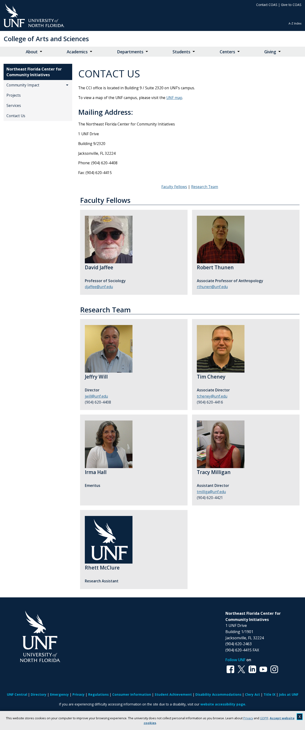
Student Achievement (173, 694)
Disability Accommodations (218, 694)
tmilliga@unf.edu (211, 491)
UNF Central (17, 694)
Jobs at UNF (288, 694)
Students (181, 52)
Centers (227, 52)
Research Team (204, 186)
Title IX (269, 694)
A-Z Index (295, 23)
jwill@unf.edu (96, 396)
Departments (130, 52)
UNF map (174, 97)
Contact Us (15, 115)
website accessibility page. (223, 704)
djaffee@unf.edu (99, 286)
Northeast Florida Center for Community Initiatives (34, 71)
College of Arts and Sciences (46, 38)
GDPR (264, 718)
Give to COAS (291, 4)
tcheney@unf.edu (212, 396)
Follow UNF (235, 659)
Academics (77, 52)
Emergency (59, 694)
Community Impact (22, 85)
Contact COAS (266, 4)
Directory (38, 694)
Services (13, 105)
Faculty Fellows (174, 186)
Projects (13, 95)
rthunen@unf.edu (212, 286)
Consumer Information (131, 694)
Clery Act (252, 694)
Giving (270, 52)
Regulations (98, 694)
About (32, 52)
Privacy (248, 718)
